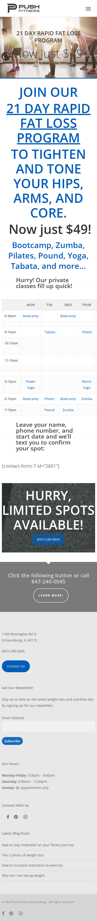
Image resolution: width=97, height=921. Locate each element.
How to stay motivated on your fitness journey (38, 845)
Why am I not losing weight (23, 875)
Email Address (13, 718)
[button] (88, 8)
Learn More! (51, 595)
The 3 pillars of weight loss (23, 855)
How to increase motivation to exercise (32, 865)
